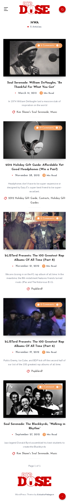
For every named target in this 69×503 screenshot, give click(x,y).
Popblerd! (37, 289)
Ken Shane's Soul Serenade (33, 112)
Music (53, 112)
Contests (44, 198)
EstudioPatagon (45, 494)
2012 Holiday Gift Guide (23, 198)
